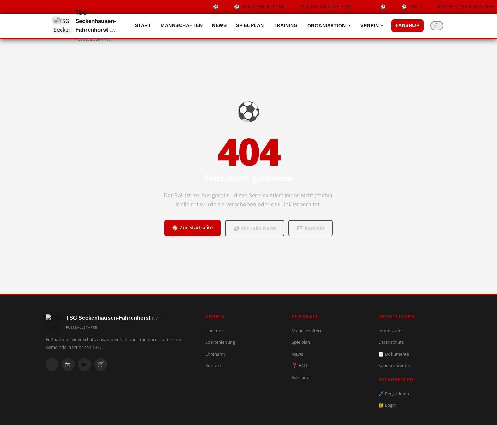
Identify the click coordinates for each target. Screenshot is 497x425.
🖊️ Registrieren (393, 393)
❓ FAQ (299, 365)
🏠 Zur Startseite (192, 227)
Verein (372, 25)
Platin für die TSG (289, 6)
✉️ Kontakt (311, 228)
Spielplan (250, 25)
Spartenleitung (220, 342)
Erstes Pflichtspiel (444, 6)
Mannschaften (182, 25)
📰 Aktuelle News (254, 228)
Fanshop (408, 25)
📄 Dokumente (393, 354)
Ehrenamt (215, 354)
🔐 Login (387, 405)
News (219, 25)
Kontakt (213, 365)
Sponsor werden (394, 365)
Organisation (329, 25)
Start (143, 25)
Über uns (214, 331)
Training (286, 25)
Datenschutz (391, 342)
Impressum (389, 331)
